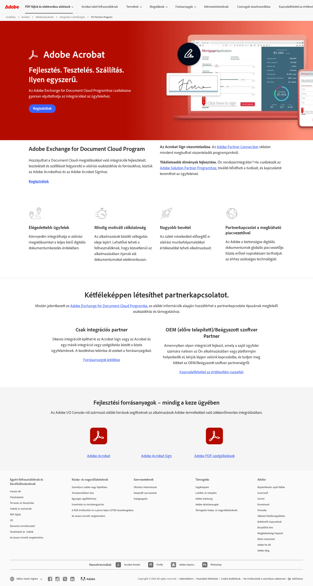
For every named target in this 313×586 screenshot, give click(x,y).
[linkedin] (72, 579)
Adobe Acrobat (98, 455)
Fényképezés (17, 497)
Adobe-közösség (203, 498)
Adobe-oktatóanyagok (207, 504)
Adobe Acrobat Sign (156, 455)
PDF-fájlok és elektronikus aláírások (47, 7)
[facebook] (50, 579)
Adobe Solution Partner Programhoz (188, 168)
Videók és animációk (21, 508)
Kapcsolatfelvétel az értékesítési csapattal (211, 372)
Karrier (261, 498)
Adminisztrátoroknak (216, 7)
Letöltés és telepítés (206, 492)
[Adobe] (12, 6)
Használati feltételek (207, 578)
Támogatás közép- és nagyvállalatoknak (216, 510)
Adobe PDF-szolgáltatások (214, 455)
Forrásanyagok (184, 7)
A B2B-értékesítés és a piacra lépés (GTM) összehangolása (96, 510)
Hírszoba (262, 510)
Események (263, 504)
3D (11, 520)
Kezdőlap (11, 17)
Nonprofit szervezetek (145, 492)
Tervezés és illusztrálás (22, 502)
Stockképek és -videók (21, 531)
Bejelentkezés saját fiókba (271, 487)
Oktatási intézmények (145, 487)
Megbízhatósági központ (270, 533)
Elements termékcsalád (22, 526)
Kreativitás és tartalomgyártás (88, 504)
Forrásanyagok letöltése (101, 359)
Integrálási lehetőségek (72, 17)
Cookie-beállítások (231, 578)
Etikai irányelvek (266, 539)
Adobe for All (264, 544)
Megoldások (157, 7)
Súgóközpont (202, 487)
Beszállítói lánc (265, 527)
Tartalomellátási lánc (83, 492)
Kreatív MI (15, 491)
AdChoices (297, 578)
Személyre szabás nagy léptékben (89, 487)
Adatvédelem (186, 578)
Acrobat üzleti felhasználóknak (100, 7)
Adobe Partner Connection (237, 146)
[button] (26, 579)
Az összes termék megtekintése (26, 537)
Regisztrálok (42, 108)
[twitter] (65, 579)
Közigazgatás (141, 498)
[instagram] (57, 579)
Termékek (132, 7)
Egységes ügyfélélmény (84, 498)
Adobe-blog (263, 550)
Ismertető (262, 492)
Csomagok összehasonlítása (253, 7)
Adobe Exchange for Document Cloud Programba (108, 305)
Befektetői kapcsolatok (269, 521)
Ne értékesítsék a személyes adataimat (265, 578)
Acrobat (26, 17)
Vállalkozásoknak (45, 17)
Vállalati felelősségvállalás (271, 516)
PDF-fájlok (15, 514)
